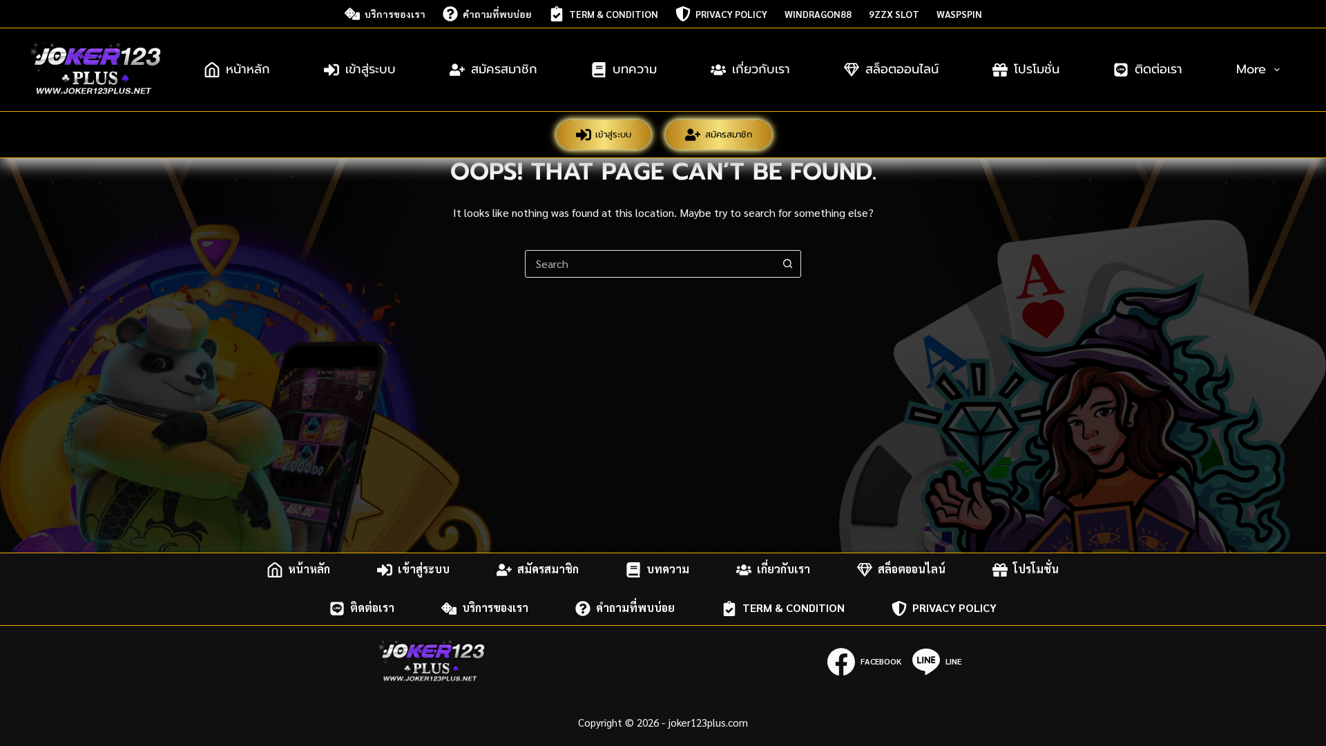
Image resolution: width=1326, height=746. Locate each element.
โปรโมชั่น (1036, 69)
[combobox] (650, 264)
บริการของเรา (395, 14)
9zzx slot (894, 14)
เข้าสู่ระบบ (370, 69)
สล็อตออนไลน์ (902, 69)
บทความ (635, 69)
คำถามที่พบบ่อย (497, 14)
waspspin (959, 14)
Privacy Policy (731, 14)
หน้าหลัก (248, 69)
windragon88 (818, 14)
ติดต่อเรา (1158, 69)
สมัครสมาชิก (504, 69)
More (1251, 69)
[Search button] (787, 264)
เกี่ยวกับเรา (761, 69)
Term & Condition (613, 14)
